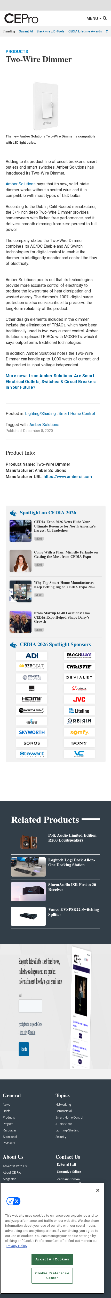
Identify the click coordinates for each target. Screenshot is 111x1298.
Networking (63, 1104)
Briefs (7, 1111)
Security (61, 1137)
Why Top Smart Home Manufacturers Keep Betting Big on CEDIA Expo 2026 (64, 585)
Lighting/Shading (40, 413)
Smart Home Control (77, 413)
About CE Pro (12, 1172)
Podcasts (9, 1143)
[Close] (98, 1190)
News (39, 538)
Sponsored (10, 1137)
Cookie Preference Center (52, 1275)
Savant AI (26, 31)
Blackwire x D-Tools (51, 31)
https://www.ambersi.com (68, 476)
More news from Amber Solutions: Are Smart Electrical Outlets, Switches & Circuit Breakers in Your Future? (51, 381)
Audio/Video (64, 1124)
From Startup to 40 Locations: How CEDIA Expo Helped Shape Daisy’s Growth (62, 617)
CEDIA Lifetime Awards (85, 31)
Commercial (64, 1111)
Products (17, 51)
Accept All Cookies (52, 1259)
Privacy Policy (16, 1246)
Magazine (9, 1179)
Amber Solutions (21, 183)
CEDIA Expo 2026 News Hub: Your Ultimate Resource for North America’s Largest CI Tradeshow (65, 526)
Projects (8, 1124)
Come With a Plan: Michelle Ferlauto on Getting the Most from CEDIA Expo (66, 554)
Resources (10, 1130)
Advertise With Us (15, 1166)
